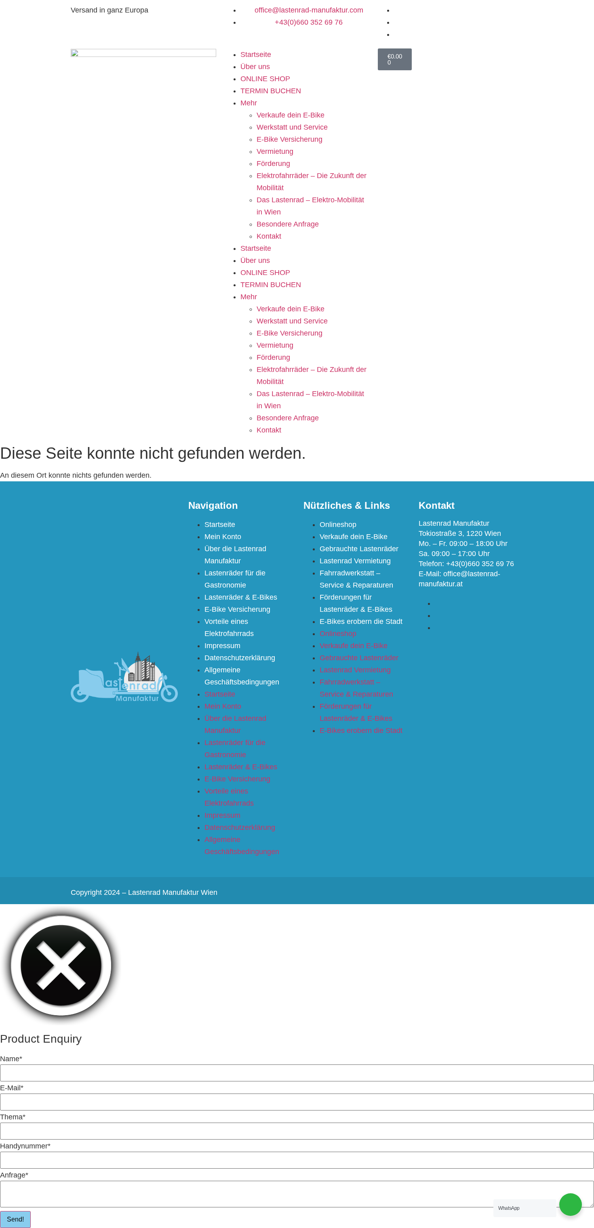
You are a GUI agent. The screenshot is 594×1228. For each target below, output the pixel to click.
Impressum (222, 646)
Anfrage (14, 1175)
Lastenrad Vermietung (355, 561)
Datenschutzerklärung (239, 658)
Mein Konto (222, 537)
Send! (15, 1219)
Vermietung (275, 151)
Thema (12, 1117)
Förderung (273, 164)
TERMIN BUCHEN (270, 91)
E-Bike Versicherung (289, 139)
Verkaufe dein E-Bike (290, 115)
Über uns (255, 67)
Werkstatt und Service (292, 127)
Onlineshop (338, 525)
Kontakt (269, 236)
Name (11, 1058)
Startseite (255, 54)
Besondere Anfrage (288, 224)
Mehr (248, 103)
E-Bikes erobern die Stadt (361, 621)
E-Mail (11, 1088)
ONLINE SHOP (265, 79)
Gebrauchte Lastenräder (359, 549)
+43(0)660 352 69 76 (480, 564)
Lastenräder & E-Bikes (240, 597)
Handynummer (25, 1146)
